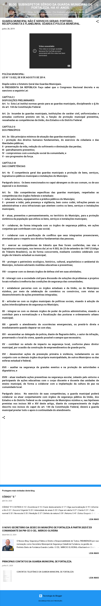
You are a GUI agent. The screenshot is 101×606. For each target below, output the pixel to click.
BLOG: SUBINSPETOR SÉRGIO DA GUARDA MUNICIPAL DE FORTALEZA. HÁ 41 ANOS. (50, 6)
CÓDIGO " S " (9, 496)
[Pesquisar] (97, 5)
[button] (97, 22)
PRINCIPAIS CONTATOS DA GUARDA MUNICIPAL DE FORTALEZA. (37, 561)
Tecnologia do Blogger (52, 596)
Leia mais (94, 519)
